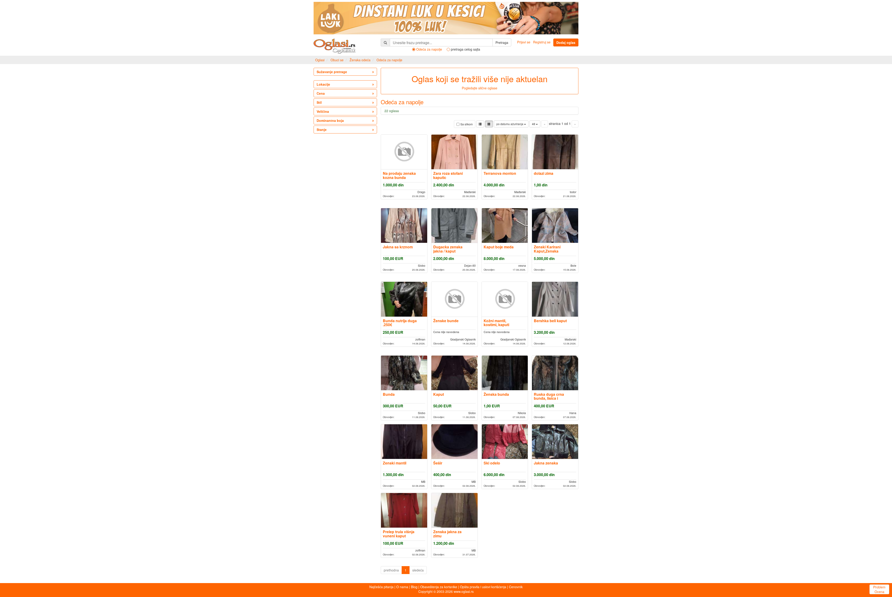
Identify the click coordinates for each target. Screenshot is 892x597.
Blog (414, 586)
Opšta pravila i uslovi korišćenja (483, 586)
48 (534, 124)
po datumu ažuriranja (510, 124)
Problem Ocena (879, 589)
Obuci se (337, 60)
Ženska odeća (360, 60)
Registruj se (542, 42)
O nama (402, 586)
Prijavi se (523, 42)
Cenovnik (516, 586)
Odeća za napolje (389, 60)
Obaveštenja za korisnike (438, 586)
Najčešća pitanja (381, 586)
